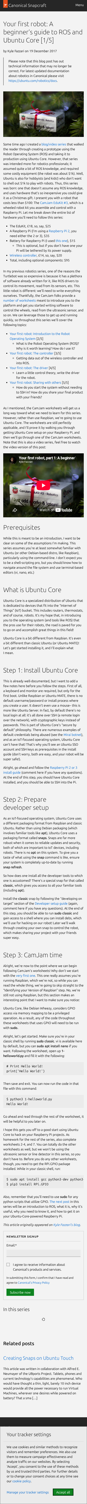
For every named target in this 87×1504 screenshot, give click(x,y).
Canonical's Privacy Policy (34, 1282)
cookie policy (21, 1481)
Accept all (63, 1492)
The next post (59, 1201)
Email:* (11, 1245)
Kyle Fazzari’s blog (66, 1225)
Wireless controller (23, 255)
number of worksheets (19, 300)
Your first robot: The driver (29, 368)
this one (61, 241)
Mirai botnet (72, 734)
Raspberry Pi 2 (59, 231)
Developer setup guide (51, 903)
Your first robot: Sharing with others (35, 382)
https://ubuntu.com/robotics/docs (32, 80)
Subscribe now (20, 1292)
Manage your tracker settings (28, 1492)
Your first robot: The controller (31, 353)
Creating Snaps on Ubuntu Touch (38, 1358)
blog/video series (53, 144)
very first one (25, 975)
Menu (79, 5)
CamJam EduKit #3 (54, 203)
